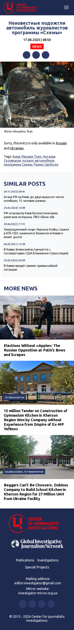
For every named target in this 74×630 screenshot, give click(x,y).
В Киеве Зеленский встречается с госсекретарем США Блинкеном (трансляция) (36, 251)
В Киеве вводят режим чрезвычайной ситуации (30, 267)
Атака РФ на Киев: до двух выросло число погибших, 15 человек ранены (34, 198)
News (37, 46)
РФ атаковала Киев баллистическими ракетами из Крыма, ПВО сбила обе (31, 215)
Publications (25, 560)
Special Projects (37, 567)
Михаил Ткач (31, 156)
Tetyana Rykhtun (14, 397)
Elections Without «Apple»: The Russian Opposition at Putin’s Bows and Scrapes (34, 350)
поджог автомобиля (38, 160)
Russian (61, 143)
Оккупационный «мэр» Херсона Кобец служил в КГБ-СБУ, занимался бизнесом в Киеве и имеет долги (36, 233)
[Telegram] (45, 55)
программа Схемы (18, 164)
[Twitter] (36, 55)
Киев (16, 156)
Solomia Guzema (14, 472)
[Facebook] (26, 55)
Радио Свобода (46, 164)
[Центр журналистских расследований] (22, 8)
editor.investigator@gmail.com (37, 583)
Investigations (47, 560)
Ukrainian (17, 148)
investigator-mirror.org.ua (37, 593)
